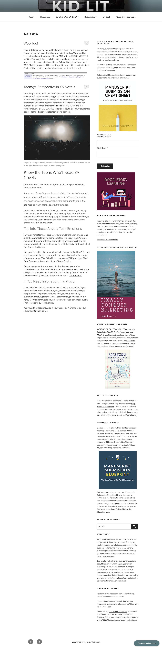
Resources (45, 17)
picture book (112, 445)
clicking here (47, 303)
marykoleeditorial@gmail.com (124, 415)
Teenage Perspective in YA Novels (49, 87)
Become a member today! (107, 240)
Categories (90, 17)
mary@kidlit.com (108, 556)
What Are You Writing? (66, 17)
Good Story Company (125, 17)
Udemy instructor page (118, 611)
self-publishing (106, 448)
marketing (117, 448)
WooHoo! (31, 43)
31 (86, 43)
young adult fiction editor (35, 311)
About (31, 17)
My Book (106, 17)
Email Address (103, 137)
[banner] (81, 11)
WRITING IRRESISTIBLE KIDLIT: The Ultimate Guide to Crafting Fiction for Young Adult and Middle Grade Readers (116, 332)
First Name (102, 148)
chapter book (122, 445)
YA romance (75, 275)
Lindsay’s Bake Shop (61, 62)
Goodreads (130, 341)
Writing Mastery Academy (111, 620)
